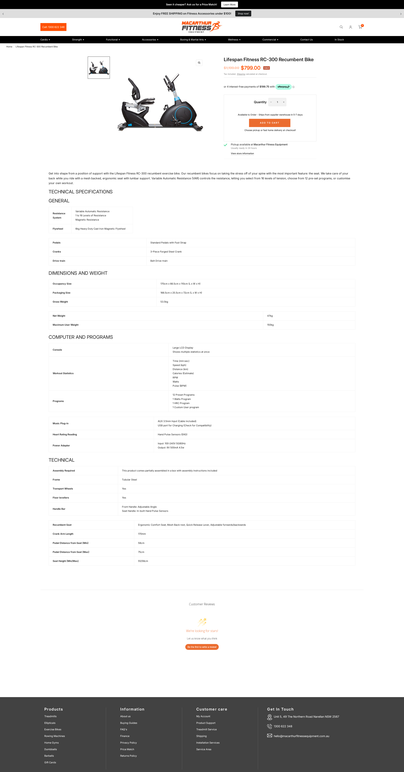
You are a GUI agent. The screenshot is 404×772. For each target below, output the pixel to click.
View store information (242, 153)
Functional (112, 39)
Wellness (233, 39)
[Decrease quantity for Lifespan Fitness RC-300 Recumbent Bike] (271, 102)
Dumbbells (50, 749)
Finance (124, 736)
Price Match (127, 749)
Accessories (149, 39)
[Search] (341, 27)
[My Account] (351, 27)
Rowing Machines (54, 736)
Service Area (203, 749)
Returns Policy (128, 755)
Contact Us (306, 39)
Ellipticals (49, 722)
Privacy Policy (128, 742)
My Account (203, 716)
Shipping (241, 74)
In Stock (339, 39)
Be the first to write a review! (202, 646)
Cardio (44, 39)
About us (125, 716)
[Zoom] (199, 63)
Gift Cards (50, 762)
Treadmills (50, 716)
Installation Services (208, 742)
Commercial (269, 39)
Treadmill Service (206, 729)
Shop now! (243, 13)
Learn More (229, 4)
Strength (77, 39)
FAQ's (123, 729)
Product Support (205, 722)
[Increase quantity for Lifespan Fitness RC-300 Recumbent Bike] (283, 102)
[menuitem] (55, 39)
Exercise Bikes (52, 729)
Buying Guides (128, 722)
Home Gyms (51, 742)
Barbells (49, 755)
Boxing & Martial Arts (192, 39)
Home (9, 46)
